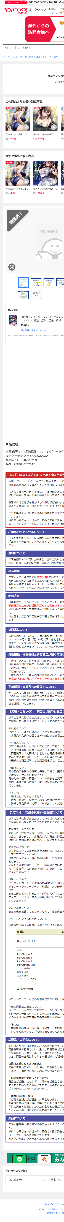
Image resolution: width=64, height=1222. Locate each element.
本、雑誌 (29, 57)
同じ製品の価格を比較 (34, 330)
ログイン (53, 12)
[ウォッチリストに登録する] (26, 127)
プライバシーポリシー (48, 1209)
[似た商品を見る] (11, 267)
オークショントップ (12, 57)
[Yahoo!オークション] (25, 9)
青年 (56, 57)
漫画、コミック (43, 57)
